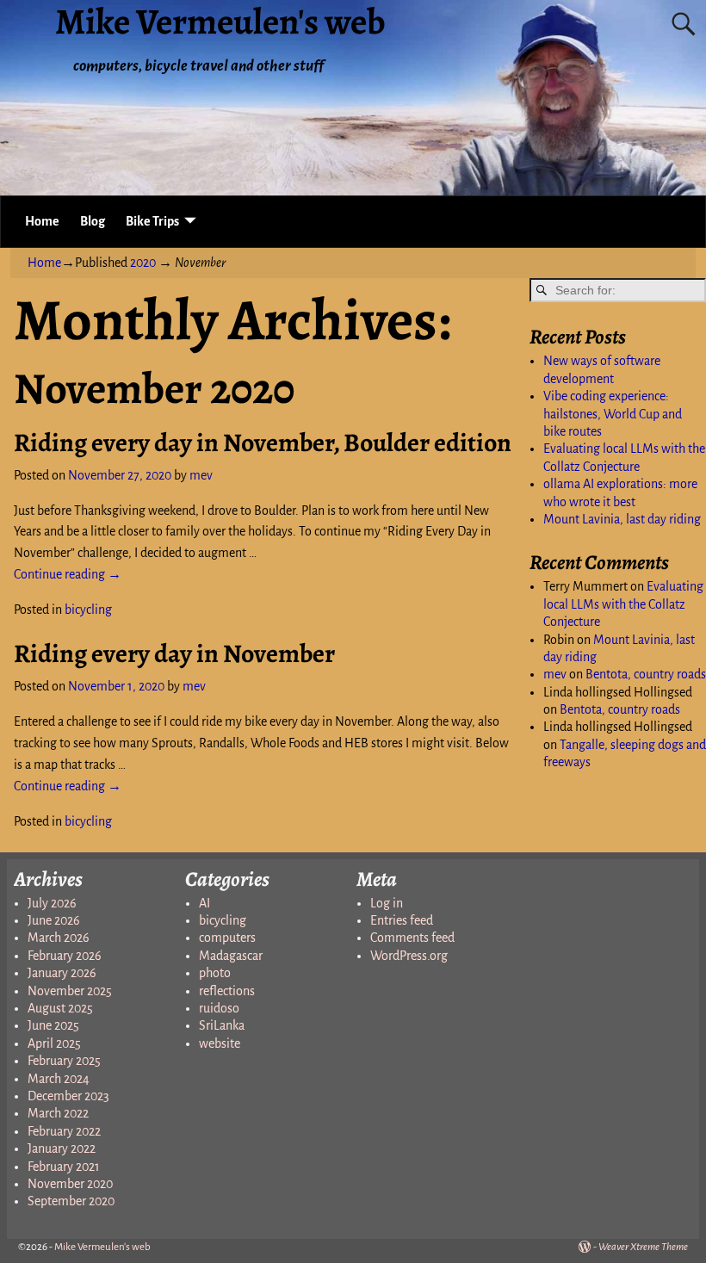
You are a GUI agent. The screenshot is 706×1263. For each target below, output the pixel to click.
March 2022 (58, 1113)
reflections (227, 991)
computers (227, 937)
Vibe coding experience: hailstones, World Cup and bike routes (612, 413)
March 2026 (59, 937)
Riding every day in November (174, 653)
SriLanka (222, 1025)
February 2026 (65, 956)
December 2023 (68, 1096)
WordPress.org (409, 956)
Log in (386, 903)
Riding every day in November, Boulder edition (262, 442)
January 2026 (62, 973)
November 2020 (70, 1184)
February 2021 (64, 1166)
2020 (143, 262)
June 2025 (53, 1025)
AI (204, 903)
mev (555, 674)
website (219, 1043)
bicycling (88, 609)
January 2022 (62, 1148)
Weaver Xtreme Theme (643, 1247)
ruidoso (219, 1008)
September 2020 (71, 1201)
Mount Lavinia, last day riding (622, 519)
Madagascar (231, 956)
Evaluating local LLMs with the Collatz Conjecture (623, 603)
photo (215, 973)
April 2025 (54, 1043)
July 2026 (52, 903)
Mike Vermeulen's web (102, 1247)
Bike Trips (152, 221)
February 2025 (64, 1061)
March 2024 (59, 1079)
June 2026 (54, 920)
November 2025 (70, 991)
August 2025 (60, 1008)
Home (42, 221)
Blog (92, 221)
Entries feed (401, 920)
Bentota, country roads (645, 674)
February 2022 (64, 1131)
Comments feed (412, 937)
